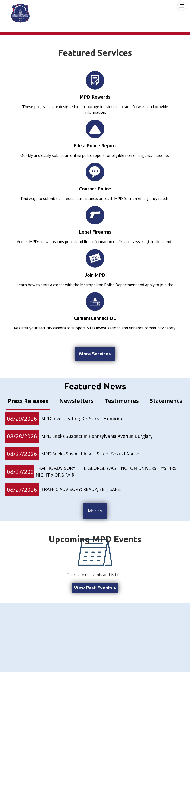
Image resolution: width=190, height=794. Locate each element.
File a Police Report (95, 145)
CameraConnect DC (95, 318)
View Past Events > (95, 587)
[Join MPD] (95, 258)
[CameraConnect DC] (95, 301)
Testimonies (121, 400)
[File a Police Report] (95, 129)
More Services (95, 353)
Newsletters (76, 400)
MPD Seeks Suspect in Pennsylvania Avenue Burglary (97, 436)
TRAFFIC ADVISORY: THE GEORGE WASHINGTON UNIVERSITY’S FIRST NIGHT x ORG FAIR (107, 471)
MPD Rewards (95, 96)
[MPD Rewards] (95, 80)
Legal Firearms (95, 231)
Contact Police (95, 188)
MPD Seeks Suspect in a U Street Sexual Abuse (90, 454)
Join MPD (95, 275)
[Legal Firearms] (95, 215)
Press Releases (28, 401)
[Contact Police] (95, 172)
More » (95, 511)
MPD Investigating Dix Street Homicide (82, 418)
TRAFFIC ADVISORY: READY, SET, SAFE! (81, 489)
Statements (166, 400)
